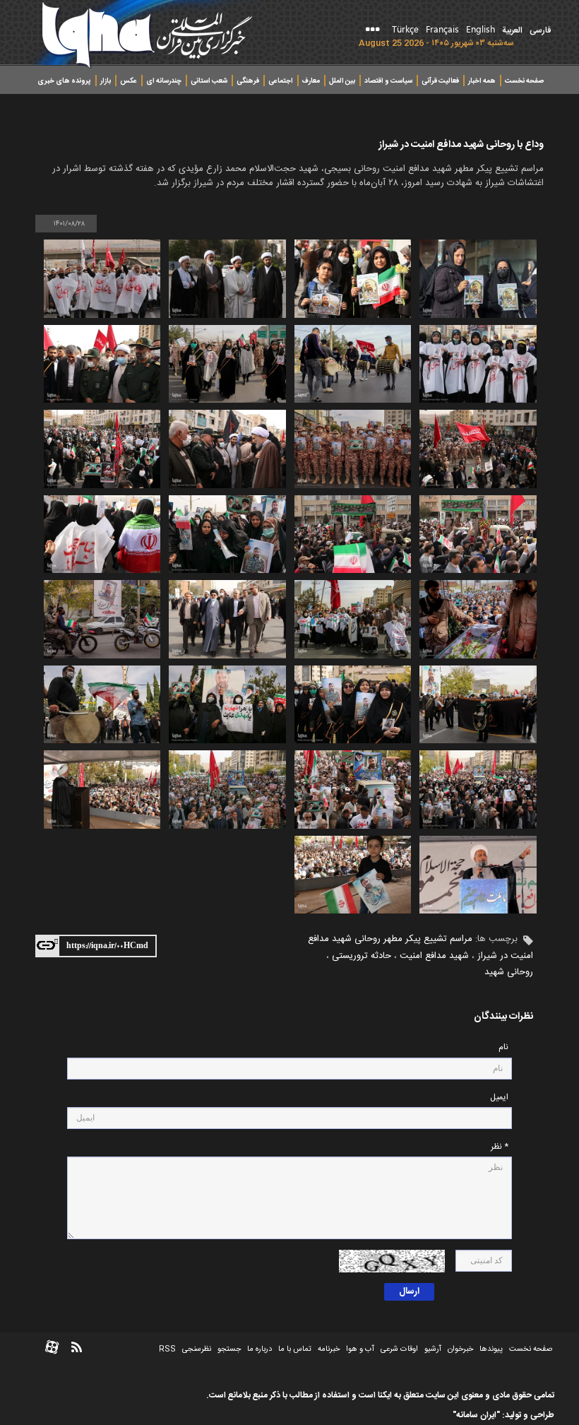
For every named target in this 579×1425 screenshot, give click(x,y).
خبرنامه (329, 1349)
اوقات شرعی (398, 1349)
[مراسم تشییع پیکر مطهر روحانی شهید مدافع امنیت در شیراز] (478, 279)
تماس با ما (294, 1349)
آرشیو (431, 1349)
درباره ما (259, 1349)
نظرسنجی (196, 1349)
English (480, 29)
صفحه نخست (524, 81)
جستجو (228, 1349)
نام (503, 1047)
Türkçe (405, 29)
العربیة (512, 30)
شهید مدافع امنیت (434, 956)
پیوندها (491, 1349)
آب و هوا (360, 1349)
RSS (167, 1349)
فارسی (540, 30)
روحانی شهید (508, 972)
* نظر (499, 1147)
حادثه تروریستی (361, 956)
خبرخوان (460, 1349)
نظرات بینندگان (503, 1017)
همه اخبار (482, 81)
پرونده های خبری (64, 81)
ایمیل (499, 1098)
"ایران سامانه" (476, 1415)
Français (442, 29)
